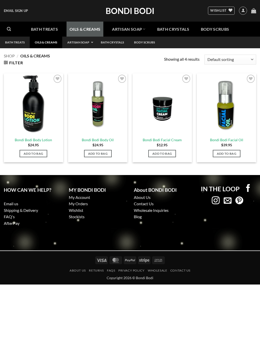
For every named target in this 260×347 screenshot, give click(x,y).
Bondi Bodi (130, 11)
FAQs (111, 270)
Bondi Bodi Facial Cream (162, 140)
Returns (96, 270)
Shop (9, 55)
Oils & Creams (85, 29)
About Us (78, 270)
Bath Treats (44, 29)
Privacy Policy (131, 270)
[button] (16, 10)
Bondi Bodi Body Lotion (33, 140)
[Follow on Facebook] (248, 188)
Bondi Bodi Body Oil (98, 140)
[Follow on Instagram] (216, 201)
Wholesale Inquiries (151, 210)
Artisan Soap (127, 29)
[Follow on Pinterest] (239, 201)
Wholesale (157, 270)
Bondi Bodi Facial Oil (226, 140)
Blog (138, 216)
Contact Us (144, 203)
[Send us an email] (228, 201)
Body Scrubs (215, 29)
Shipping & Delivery (21, 210)
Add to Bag (33, 153)
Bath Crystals (173, 29)
